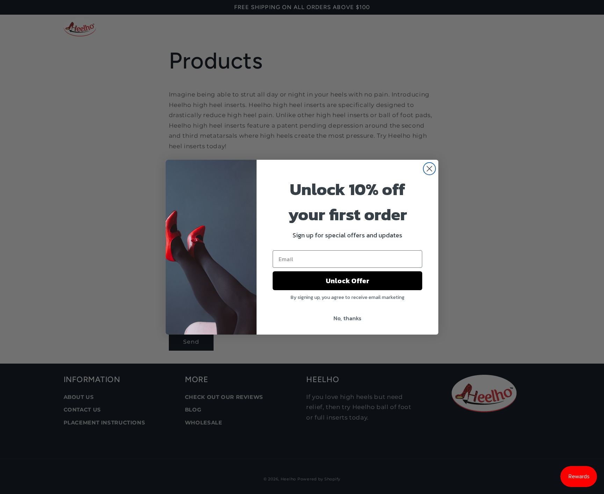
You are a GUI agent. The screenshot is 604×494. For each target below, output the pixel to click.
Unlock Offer (347, 280)
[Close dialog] (429, 169)
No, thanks (347, 318)
